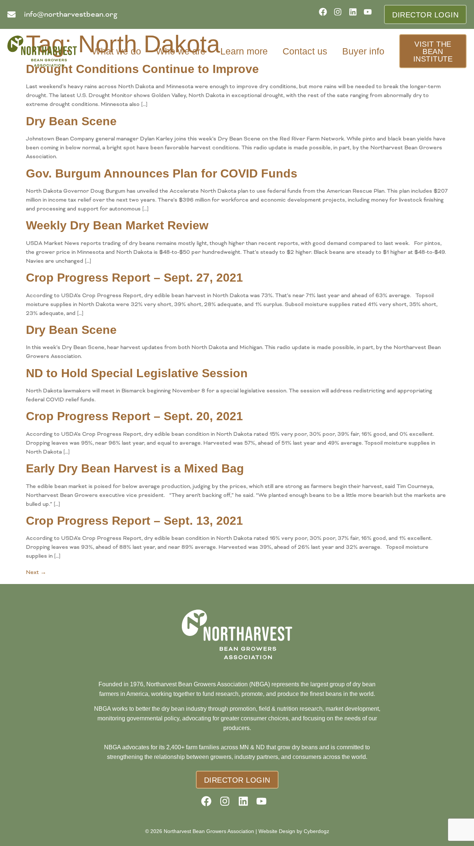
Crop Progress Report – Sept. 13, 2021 (134, 520)
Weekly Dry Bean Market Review (117, 225)
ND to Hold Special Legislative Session (137, 373)
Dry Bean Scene (71, 121)
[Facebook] (325, 14)
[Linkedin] (355, 14)
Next (36, 572)
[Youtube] (370, 14)
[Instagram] (340, 14)
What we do (116, 51)
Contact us (305, 51)
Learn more (244, 51)
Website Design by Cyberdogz (293, 831)
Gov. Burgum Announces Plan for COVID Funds (161, 173)
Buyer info (363, 51)
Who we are (181, 51)
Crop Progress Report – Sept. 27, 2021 (134, 277)
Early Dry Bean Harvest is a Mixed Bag (135, 468)
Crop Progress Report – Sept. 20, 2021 (134, 416)
